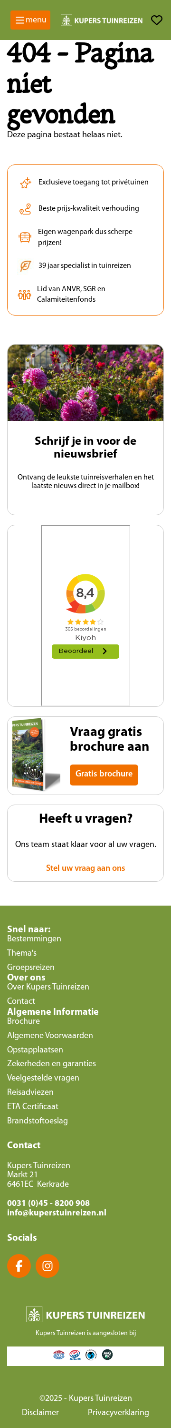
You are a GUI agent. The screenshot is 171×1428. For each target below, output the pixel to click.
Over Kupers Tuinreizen (48, 987)
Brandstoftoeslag (37, 1121)
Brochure (23, 1022)
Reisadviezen (30, 1093)
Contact (21, 1002)
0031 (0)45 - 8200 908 (48, 1204)
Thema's (22, 953)
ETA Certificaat (32, 1107)
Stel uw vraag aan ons (85, 869)
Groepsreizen (31, 968)
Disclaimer (40, 1413)
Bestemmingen (34, 939)
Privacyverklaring (118, 1413)
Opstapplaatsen (35, 1050)
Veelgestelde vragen (43, 1078)
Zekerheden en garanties (51, 1064)
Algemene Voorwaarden (50, 1036)
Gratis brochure (104, 774)
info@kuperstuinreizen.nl (56, 1213)
